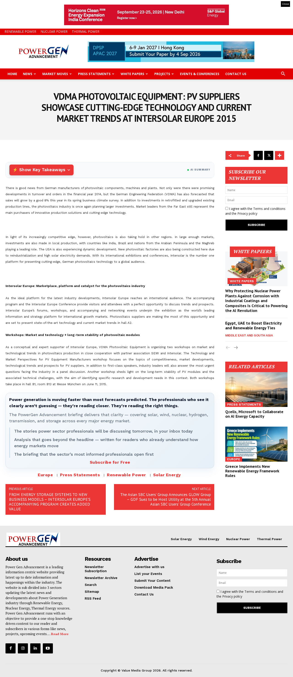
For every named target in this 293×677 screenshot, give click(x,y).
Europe (45, 474)
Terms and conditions (269, 208)
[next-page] (235, 348)
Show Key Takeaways (42, 169)
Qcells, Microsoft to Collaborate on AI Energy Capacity (254, 414)
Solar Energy (167, 474)
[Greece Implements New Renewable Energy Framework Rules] (256, 444)
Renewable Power (20, 31)
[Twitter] (268, 155)
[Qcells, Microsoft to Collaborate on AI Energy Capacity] (256, 389)
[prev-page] (228, 348)
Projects (162, 74)
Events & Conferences (199, 74)
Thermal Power (85, 31)
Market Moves (55, 74)
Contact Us (235, 74)
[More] (279, 155)
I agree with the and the (255, 211)
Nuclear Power (54, 31)
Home (12, 74)
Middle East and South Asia (249, 335)
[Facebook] (258, 155)
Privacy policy (247, 213)
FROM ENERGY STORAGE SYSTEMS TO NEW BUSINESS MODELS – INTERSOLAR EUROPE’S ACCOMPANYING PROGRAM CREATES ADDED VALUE (49, 502)
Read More (59, 634)
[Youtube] (48, 648)
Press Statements (94, 74)
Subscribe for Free (110, 462)
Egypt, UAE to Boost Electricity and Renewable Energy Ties (253, 325)
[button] (282, 74)
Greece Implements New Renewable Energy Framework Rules (252, 471)
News (27, 74)
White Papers (132, 74)
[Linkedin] (35, 648)
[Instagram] (23, 648)
